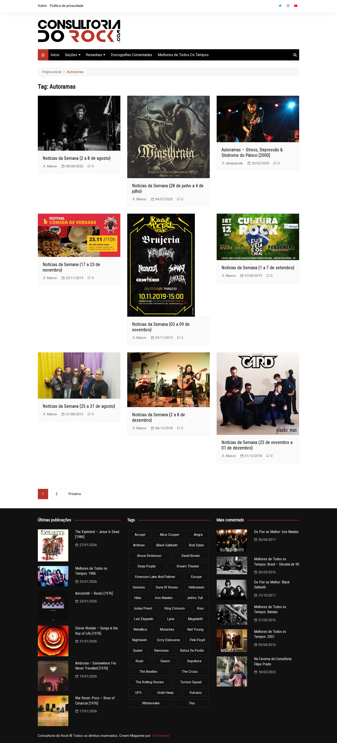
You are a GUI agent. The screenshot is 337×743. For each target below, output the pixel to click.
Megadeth (195, 619)
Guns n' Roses (167, 587)
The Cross (190, 672)
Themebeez (160, 736)
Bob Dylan (196, 545)
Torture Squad (191, 682)
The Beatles (148, 672)
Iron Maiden (164, 598)
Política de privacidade (66, 6)
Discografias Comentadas (131, 55)
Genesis (139, 587)
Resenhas (94, 55)
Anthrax (139, 545)
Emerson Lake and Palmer (155, 577)
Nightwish (139, 640)
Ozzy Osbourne (168, 640)
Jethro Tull (195, 598)
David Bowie (191, 556)
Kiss (200, 608)
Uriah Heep (165, 693)
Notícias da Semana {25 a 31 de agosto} (79, 406)
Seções (71, 55)
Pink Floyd (197, 640)
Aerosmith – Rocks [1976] (94, 593)
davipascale (234, 163)
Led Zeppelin (143, 619)
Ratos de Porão (192, 650)
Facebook (272, 6)
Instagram (288, 5)
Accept (140, 535)
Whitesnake (151, 703)
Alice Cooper (169, 535)
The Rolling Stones (149, 682)
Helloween (196, 587)
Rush (139, 661)
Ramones (161, 650)
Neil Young (195, 629)
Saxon (165, 661)
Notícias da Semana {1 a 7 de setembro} (257, 267)
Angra (198, 535)
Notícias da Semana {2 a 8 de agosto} (76, 158)
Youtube (295, 5)
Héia (137, 598)
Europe (196, 577)
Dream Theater (188, 566)
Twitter (280, 5)
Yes (192, 703)
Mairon (52, 166)
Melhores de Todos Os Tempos (183, 55)
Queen (138, 650)
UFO (138, 693)
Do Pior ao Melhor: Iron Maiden (276, 532)
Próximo (75, 494)
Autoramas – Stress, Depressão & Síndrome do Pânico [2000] (252, 152)
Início (55, 55)
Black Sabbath (167, 545)
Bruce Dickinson (149, 556)
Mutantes (167, 629)
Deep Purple (147, 566)
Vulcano (195, 693)
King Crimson (175, 608)
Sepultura (194, 661)
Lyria (170, 619)
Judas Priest (142, 608)
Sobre (42, 6)
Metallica (140, 629)
